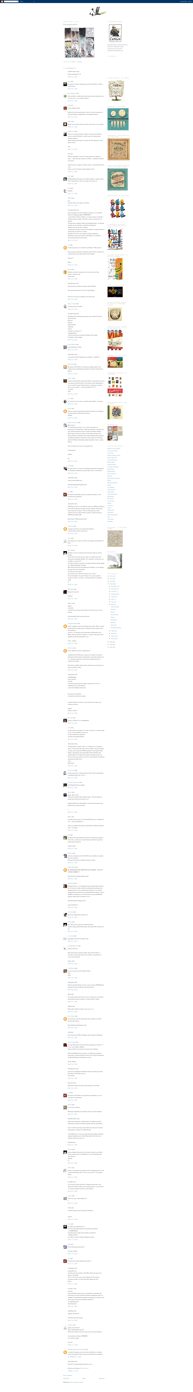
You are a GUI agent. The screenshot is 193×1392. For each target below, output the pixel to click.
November (114, 589)
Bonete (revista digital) (114, 448)
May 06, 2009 (73, 990)
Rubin (109, 480)
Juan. (69, 538)
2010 (111, 581)
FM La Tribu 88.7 (112, 457)
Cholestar (70, 912)
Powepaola (110, 498)
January (113, 638)
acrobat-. (70, 1325)
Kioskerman (111, 496)
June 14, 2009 (73, 1345)
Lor (69, 245)
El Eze (69, 1167)
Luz (69, 492)
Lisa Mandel (111, 487)
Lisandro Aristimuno (113, 467)
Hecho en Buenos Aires (114, 455)
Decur (69, 269)
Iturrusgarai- (114, 620)
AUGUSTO (71, 883)
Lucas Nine (111, 519)
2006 (111, 647)
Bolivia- (113, 612)
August (113, 597)
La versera (70, 936)
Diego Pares (111, 492)
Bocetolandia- (115, 614)
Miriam (70, 550)
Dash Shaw (110, 512)
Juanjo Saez (111, 510)
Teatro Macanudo (112, 460)
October (113, 591)
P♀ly (69, 176)
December (114, 586)
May (112, 604)
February (113, 636)
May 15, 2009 (73, 1264)
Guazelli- (113, 609)
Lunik (109, 508)
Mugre (69, 792)
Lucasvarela (111, 501)
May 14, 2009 (73, 1239)
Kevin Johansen (112, 473)
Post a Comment (67, 1375)
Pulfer (69, 121)
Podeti (109, 485)
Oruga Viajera (71, 1042)
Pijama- (113, 617)
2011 (111, 579)
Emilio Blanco (72, 344)
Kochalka (110, 521)
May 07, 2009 (73, 1145)
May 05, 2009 (73, 787)
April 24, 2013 (73, 1371)
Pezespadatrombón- (116, 627)
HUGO (69, 198)
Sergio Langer (111, 489)
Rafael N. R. (71, 131)
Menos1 (70, 853)
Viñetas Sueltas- (115, 607)
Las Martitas (71, 968)
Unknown (70, 526)
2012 (111, 576)
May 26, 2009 (73, 1306)
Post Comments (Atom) (77, 1382)
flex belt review (84, 1368)
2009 (111, 584)
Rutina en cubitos (73, 422)
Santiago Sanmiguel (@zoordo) (76, 1349)
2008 (111, 642)
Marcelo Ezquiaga (113, 514)
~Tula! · (70, 378)
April (112, 631)
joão (69, 188)
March (113, 633)
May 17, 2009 (73, 1284)
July (112, 599)
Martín (70, 1104)
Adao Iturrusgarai (112, 494)
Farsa (109, 517)
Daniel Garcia (111, 462)
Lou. (69, 398)
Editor (69, 408)
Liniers (70, 1196)
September (114, 594)
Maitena (110, 476)
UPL (69, 105)
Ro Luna (70, 718)
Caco (69, 727)
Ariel (69, 466)
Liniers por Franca (112, 451)
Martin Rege (71, 867)
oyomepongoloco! (73, 946)
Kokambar (70, 589)
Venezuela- (114, 625)
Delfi (69, 1244)
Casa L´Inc (110, 453)
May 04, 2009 (73, 77)
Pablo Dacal (111, 469)
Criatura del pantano (73, 782)
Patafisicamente (112, 464)
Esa (69, 835)
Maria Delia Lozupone (114, 478)
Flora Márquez (72, 93)
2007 (111, 644)
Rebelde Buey (111, 471)
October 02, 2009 (74, 1357)
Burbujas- (113, 622)
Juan (69, 81)
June (112, 602)
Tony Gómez (71, 1016)
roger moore (71, 770)
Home (84, 1378)
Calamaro (110, 505)
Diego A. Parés (72, 304)
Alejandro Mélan (72, 623)
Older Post (102, 1378)
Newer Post (66, 1378)
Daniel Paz (71, 364)
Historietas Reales (112, 483)
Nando (109, 503)
